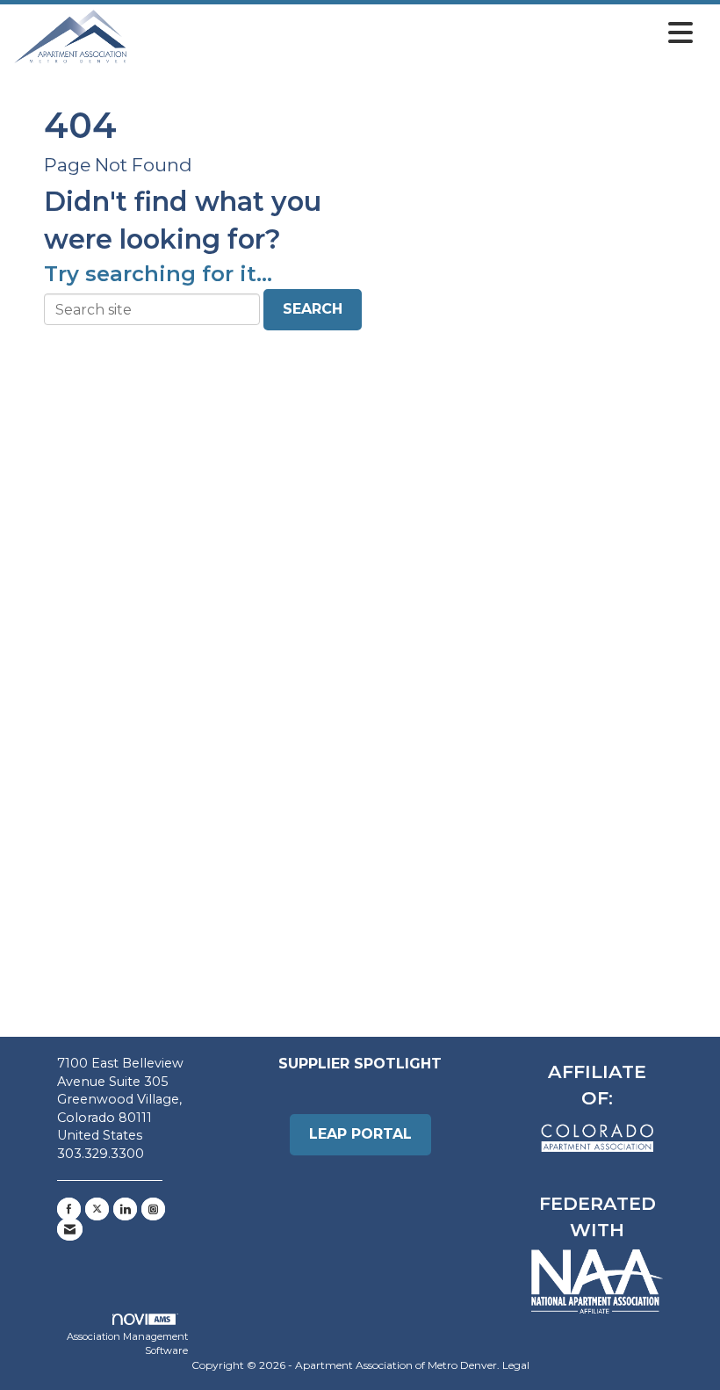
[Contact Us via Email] (70, 1229)
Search (312, 308)
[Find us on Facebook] (69, 1209)
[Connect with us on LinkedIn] (125, 1209)
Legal (515, 1365)
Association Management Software (127, 1343)
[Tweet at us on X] (97, 1209)
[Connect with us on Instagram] (153, 1209)
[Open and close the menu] (415, 33)
